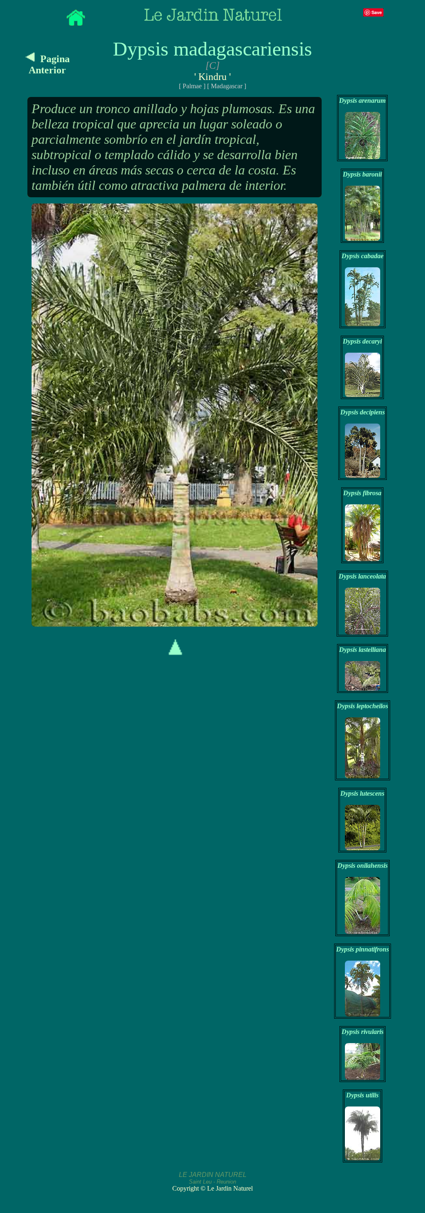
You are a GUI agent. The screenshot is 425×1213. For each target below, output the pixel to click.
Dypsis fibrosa (362, 492)
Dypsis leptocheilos (362, 705)
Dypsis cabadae (362, 255)
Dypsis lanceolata (362, 576)
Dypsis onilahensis (362, 865)
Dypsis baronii (362, 174)
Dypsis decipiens (362, 412)
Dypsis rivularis (362, 1031)
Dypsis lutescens (362, 793)
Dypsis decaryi (362, 341)
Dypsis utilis (362, 1095)
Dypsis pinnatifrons (362, 949)
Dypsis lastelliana (362, 649)
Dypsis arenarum (362, 100)
